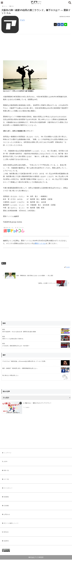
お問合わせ (7, 514)
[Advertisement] (36, 46)
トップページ (7, 452)
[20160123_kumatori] (25, 75)
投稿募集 (6, 497)
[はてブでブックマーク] (62, 24)
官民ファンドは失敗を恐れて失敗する (12, 338)
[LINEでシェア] (65, 24)
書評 (4, 355)
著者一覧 (6, 470)
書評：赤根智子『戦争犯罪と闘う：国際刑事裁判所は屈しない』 (20, 368)
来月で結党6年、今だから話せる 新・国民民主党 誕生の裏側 (19, 331)
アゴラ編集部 (26, 407)
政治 (4, 263)
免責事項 (6, 541)
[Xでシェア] (55, 24)
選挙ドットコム (40, 243)
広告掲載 (6, 505)
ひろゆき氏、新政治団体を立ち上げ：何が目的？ (15, 345)
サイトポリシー (8, 488)
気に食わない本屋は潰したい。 (11, 375)
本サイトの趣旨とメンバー (11, 523)
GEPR (5, 461)
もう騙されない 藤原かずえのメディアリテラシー (37, 403)
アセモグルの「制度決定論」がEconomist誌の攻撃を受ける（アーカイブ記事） (24, 361)
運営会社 (6, 532)
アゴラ (22, 20)
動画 (4, 323)
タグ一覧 (6, 479)
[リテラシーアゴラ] (11, 407)
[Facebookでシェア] (58, 24)
